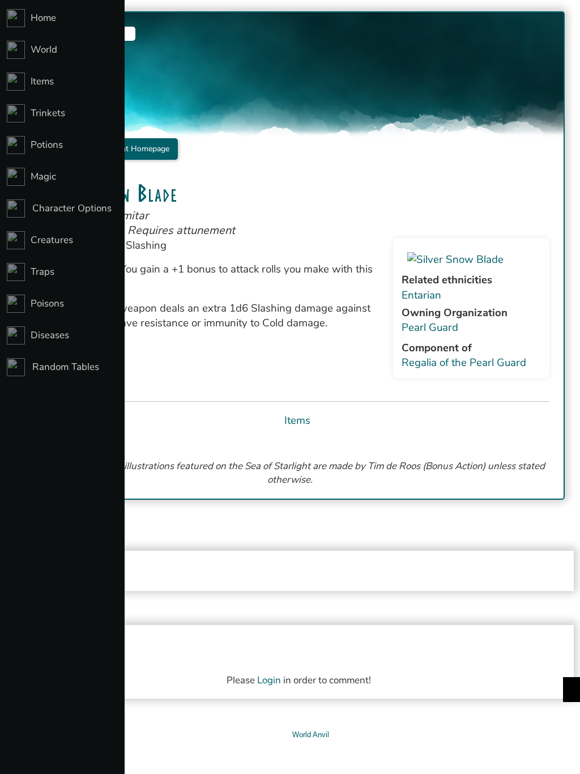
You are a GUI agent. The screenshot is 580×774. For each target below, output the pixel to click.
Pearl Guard (430, 327)
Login (269, 680)
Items (297, 420)
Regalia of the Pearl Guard (464, 362)
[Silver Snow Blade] (471, 259)
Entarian (421, 295)
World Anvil (310, 734)
